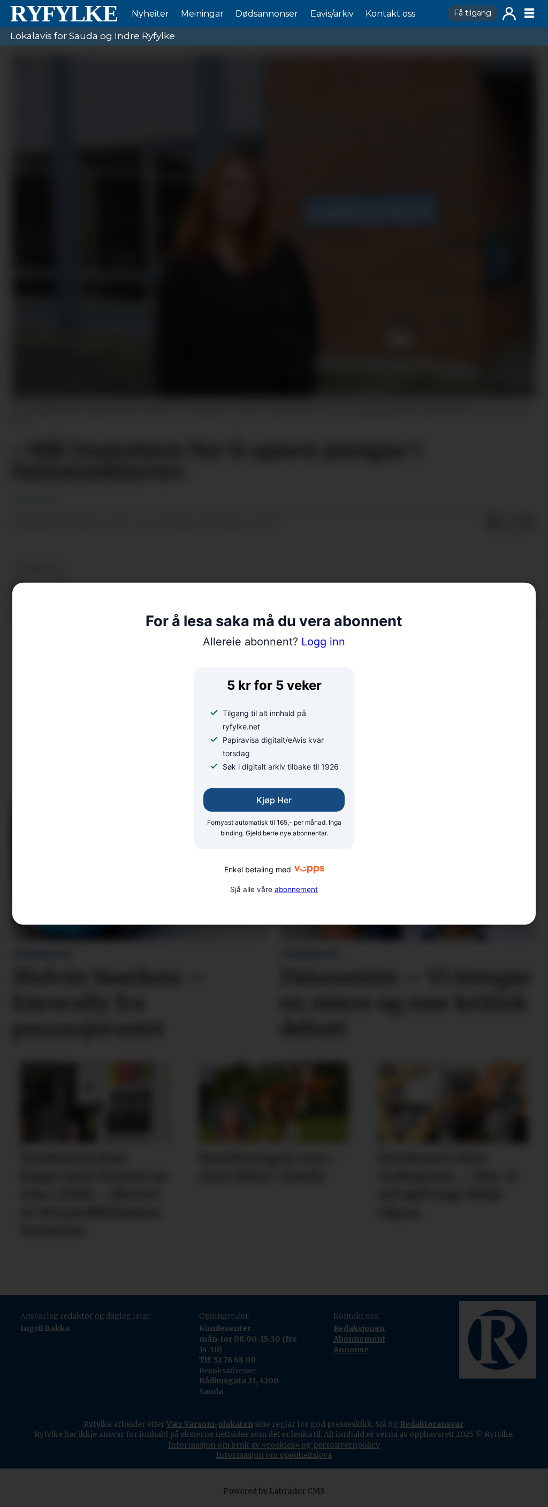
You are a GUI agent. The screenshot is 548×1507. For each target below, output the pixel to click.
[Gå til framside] (63, 13)
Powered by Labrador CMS (274, 1491)
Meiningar (202, 14)
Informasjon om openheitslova (274, 1455)
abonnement (296, 889)
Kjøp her (274, 800)
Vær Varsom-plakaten (209, 1424)
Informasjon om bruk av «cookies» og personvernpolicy (274, 1445)
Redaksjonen (359, 1328)
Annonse (351, 1349)
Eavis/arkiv (332, 14)
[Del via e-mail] (527, 523)
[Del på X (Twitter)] (510, 523)
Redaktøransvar (431, 1424)
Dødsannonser (266, 14)
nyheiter (38, 568)
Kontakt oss (390, 14)
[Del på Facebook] (493, 523)
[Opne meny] (529, 13)
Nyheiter (150, 14)
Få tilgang (472, 13)
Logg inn (509, 13)
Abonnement (359, 1339)
